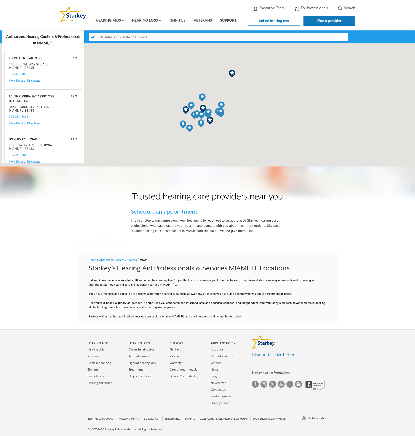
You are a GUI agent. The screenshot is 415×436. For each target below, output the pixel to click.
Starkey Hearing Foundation (271, 372)
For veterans (96, 376)
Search (349, 8)
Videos (174, 356)
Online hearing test (274, 20)
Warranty (176, 363)
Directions (33, 80)
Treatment (136, 369)
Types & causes (139, 356)
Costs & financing (99, 363)
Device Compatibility (184, 376)
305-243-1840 (18, 155)
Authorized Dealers (112, 260)
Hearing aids (96, 349)
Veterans (203, 20)
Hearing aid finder (100, 383)
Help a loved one (140, 376)
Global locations (222, 356)
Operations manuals (183, 369)
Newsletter (218, 383)
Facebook (255, 384)
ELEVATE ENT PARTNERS (25, 58)
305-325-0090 (18, 74)
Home (93, 260)
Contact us (218, 389)
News (214, 369)
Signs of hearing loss (142, 363)
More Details (17, 80)
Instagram (263, 384)
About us (217, 349)
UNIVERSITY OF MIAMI (23, 139)
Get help (175, 349)
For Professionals (314, 8)
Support (228, 20)
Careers (216, 363)
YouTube (281, 384)
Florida (132, 260)
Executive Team (272, 8)
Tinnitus (177, 20)
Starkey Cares (220, 403)
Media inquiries (221, 396)
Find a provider (329, 20)
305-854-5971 (18, 116)
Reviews (93, 356)
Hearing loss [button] (145, 20)
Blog (214, 376)
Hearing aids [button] (108, 20)
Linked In (289, 384)
